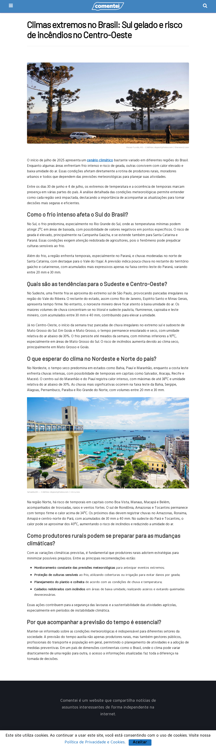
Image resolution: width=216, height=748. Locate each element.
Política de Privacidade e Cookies (95, 742)
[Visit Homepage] (108, 6)
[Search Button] (205, 6)
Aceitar (140, 742)
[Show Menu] (11, 6)
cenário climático (100, 160)
